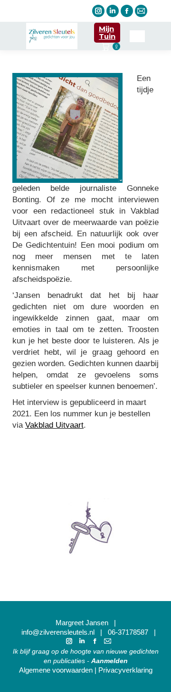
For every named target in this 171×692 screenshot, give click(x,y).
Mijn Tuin (107, 32)
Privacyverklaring (125, 670)
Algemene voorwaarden (56, 670)
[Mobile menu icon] (137, 36)
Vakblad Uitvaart (54, 425)
